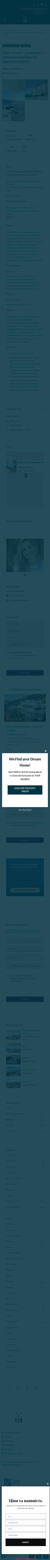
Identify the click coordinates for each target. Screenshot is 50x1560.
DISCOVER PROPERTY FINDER (25, 790)
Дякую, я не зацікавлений (25, 1558)
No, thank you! (25, 809)
